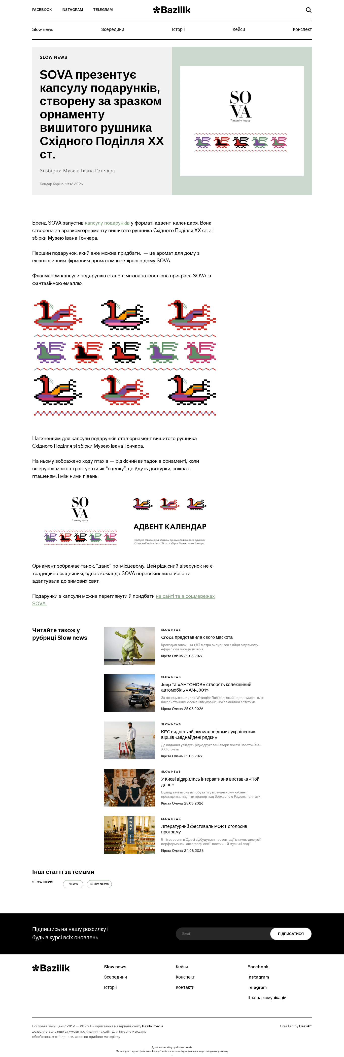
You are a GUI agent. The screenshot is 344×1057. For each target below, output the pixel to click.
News (73, 884)
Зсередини (112, 30)
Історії (178, 30)
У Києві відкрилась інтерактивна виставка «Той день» (210, 782)
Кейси (239, 30)
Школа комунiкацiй (267, 998)
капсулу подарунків (98, 89)
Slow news (42, 30)
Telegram (103, 10)
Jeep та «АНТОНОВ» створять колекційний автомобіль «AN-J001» (206, 688)
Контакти (185, 988)
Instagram (72, 10)
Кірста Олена (172, 656)
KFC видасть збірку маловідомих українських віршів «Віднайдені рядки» (208, 735)
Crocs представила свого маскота (197, 638)
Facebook (42, 10)
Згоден (172, 1055)
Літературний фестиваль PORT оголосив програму (204, 830)
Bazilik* (305, 1026)
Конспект (302, 30)
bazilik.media (152, 1026)
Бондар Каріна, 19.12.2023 (61, 184)
